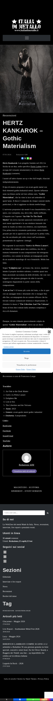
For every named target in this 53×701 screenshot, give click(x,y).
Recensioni (9, 115)
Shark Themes (31, 679)
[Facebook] (22, 158)
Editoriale (7, 577)
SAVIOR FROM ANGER (22, 610)
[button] (49, 331)
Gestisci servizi (9, 347)
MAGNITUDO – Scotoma (26, 487)
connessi (10, 538)
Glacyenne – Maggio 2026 (14, 621)
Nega (26, 358)
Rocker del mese (10, 596)
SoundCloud (8, 436)
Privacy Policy (20, 369)
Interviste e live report (12, 582)
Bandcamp (7, 426)
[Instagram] (30, 158)
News (5, 586)
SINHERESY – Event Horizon (26, 491)
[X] (25, 158)
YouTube (6, 441)
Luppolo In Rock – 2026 (13, 663)
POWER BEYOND (8, 610)
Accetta (26, 351)
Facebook (7, 431)
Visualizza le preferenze (26, 365)
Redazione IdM (22, 155)
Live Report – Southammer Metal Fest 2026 (21, 629)
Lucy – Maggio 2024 (11, 636)
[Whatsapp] (28, 158)
